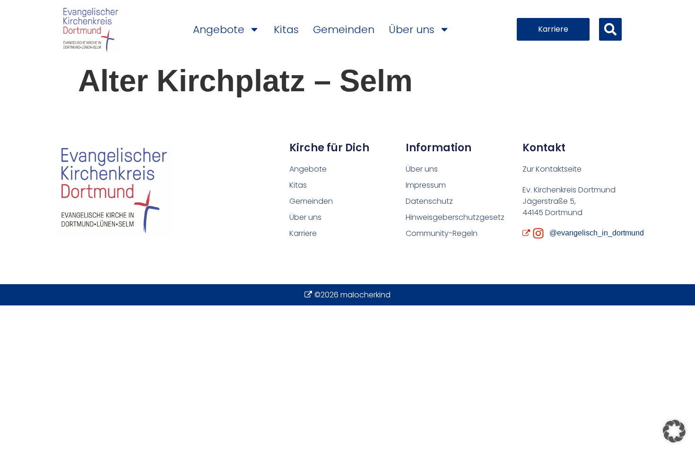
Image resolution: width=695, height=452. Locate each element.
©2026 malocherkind (352, 294)
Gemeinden (343, 29)
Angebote (218, 29)
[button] (610, 29)
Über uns (411, 29)
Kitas (286, 29)
